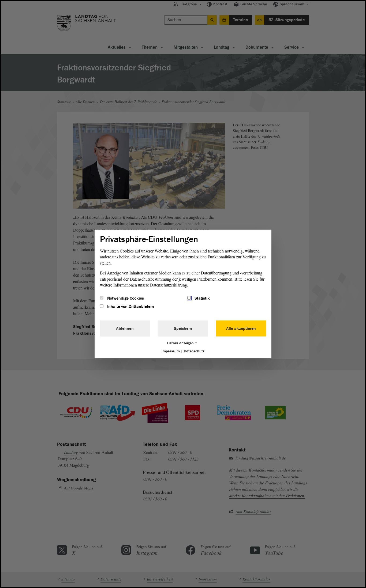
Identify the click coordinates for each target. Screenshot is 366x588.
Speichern (183, 328)
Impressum (171, 350)
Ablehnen (125, 328)
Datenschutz (194, 350)
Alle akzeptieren (241, 328)
